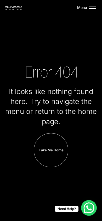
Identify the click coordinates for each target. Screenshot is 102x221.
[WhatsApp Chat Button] (89, 208)
